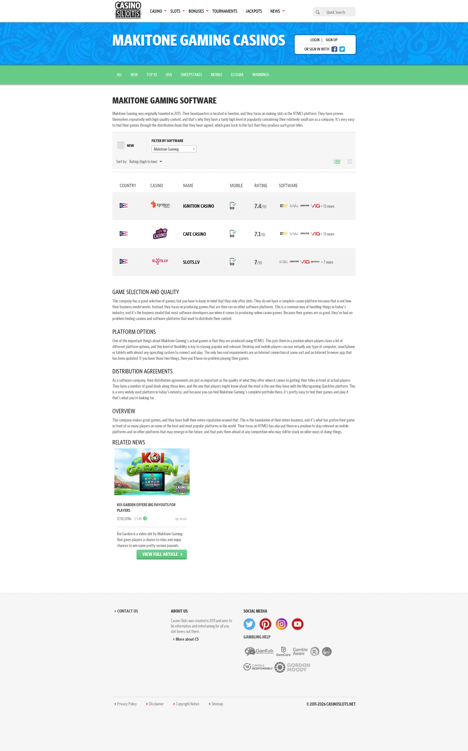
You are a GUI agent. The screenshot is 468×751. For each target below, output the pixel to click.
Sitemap (217, 703)
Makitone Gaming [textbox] (166, 149)
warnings (260, 74)
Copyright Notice (187, 703)
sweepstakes (191, 74)
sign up (331, 39)
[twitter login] (342, 49)
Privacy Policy (127, 703)
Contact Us (127, 611)
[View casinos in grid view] (349, 161)
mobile (216, 74)
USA (169, 74)
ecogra (237, 74)
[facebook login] (334, 49)
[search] (317, 12)
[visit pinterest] (265, 624)
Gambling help (257, 636)
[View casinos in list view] (337, 161)
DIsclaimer (156, 703)
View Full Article (160, 554)
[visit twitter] (249, 624)
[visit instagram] (281, 624)
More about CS (187, 639)
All (119, 74)
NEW (130, 145)
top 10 (151, 74)
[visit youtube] (297, 624)
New (134, 74)
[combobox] (174, 148)
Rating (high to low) (143, 161)
